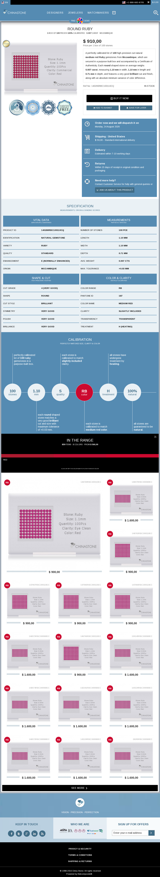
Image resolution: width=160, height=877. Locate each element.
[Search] (156, 13)
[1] (156, 437)
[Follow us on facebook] (11, 833)
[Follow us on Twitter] (19, 833)
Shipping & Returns (80, 861)
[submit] (151, 833)
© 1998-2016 (66, 871)
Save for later (137, 108)
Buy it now (121, 98)
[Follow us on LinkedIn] (34, 833)
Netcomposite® (85, 874)
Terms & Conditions (80, 855)
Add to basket (103, 108)
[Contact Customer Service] (114, 13)
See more (78, 788)
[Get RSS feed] (42, 833)
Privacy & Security (80, 849)
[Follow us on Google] (27, 833)
